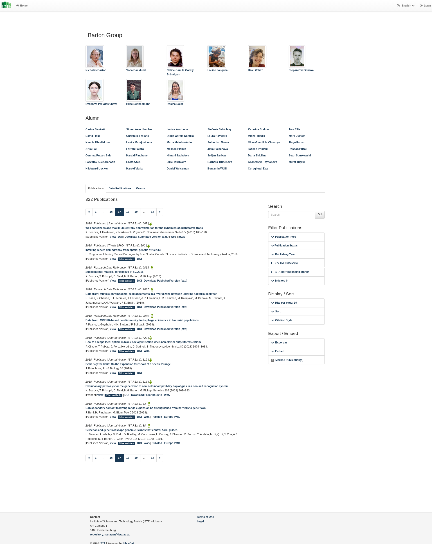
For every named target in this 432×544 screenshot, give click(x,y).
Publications (96, 188)
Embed (279, 351)
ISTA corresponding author (292, 271)
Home (24, 5)
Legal (200, 521)
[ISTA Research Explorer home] (6, 5)
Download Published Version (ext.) (165, 280)
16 (111, 211)
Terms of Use (205, 517)
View (113, 236)
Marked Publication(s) (287, 360)
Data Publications (120, 188)
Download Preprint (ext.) (146, 395)
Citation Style (283, 320)
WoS (173, 236)
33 (152, 211)
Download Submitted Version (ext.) (147, 236)
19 (136, 211)
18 (127, 211)
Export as (281, 342)
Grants (140, 188)
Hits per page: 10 (286, 302)
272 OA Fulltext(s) (286, 263)
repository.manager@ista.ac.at (110, 534)
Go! (320, 214)
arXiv (181, 236)
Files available (126, 259)
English (406, 5)
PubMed (157, 416)
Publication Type (285, 236)
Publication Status (286, 245)
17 (121, 211)
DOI (120, 236)
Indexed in (281, 280)
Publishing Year (285, 254)
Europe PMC (172, 416)
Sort (278, 311)
